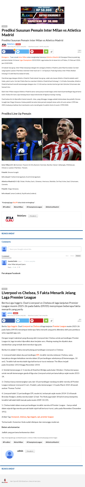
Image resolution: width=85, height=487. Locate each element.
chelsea (23, 417)
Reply (9, 267)
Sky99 (15, 202)
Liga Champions (25, 60)
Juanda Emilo (13, 261)
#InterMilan (18, 207)
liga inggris (31, 417)
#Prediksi (6, 207)
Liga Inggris (12, 326)
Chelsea (36, 326)
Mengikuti (33, 216)
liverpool (15, 417)
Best (67, 256)
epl (38, 417)
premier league (47, 417)
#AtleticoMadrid (52, 207)
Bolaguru (5, 57)
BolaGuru (11, 44)
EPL (37, 355)
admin (9, 313)
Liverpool (26, 326)
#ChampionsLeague (34, 207)
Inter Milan (23, 57)
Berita (4, 26)
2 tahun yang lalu (29, 261)
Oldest (72, 256)
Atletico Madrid (52, 57)
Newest (78, 256)
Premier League (59, 326)
